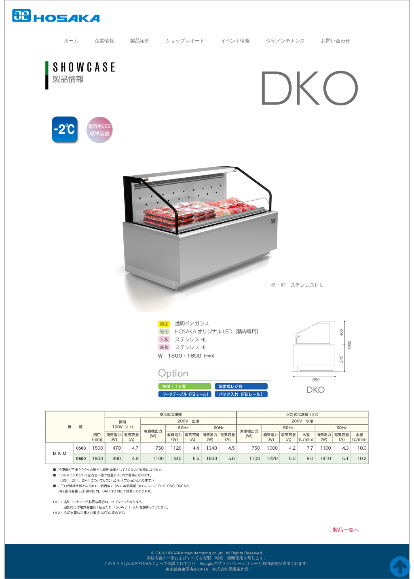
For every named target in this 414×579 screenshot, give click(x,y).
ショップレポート (185, 41)
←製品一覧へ (343, 530)
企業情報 (104, 41)
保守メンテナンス (285, 41)
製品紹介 (140, 41)
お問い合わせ (335, 41)
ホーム (71, 41)
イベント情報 (235, 41)
